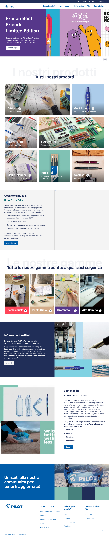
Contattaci (67, 518)
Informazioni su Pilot (82, 6)
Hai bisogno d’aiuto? (69, 508)
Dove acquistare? (70, 522)
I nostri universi (65, 6)
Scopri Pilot (89, 514)
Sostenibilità (99, 6)
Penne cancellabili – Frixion (50, 512)
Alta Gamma (44, 527)
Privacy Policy (22, 534)
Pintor (42, 523)
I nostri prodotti (49, 6)
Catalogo (67, 526)
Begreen (43, 516)
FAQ (65, 514)
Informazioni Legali (10, 534)
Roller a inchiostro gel (48, 520)
